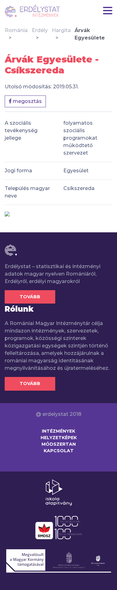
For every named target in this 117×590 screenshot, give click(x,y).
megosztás (27, 101)
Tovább (30, 297)
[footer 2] (58, 527)
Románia (16, 30)
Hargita (61, 30)
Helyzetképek (59, 437)
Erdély (40, 30)
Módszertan (58, 444)
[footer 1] (58, 492)
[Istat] (32, 11)
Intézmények (58, 431)
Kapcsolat (59, 450)
